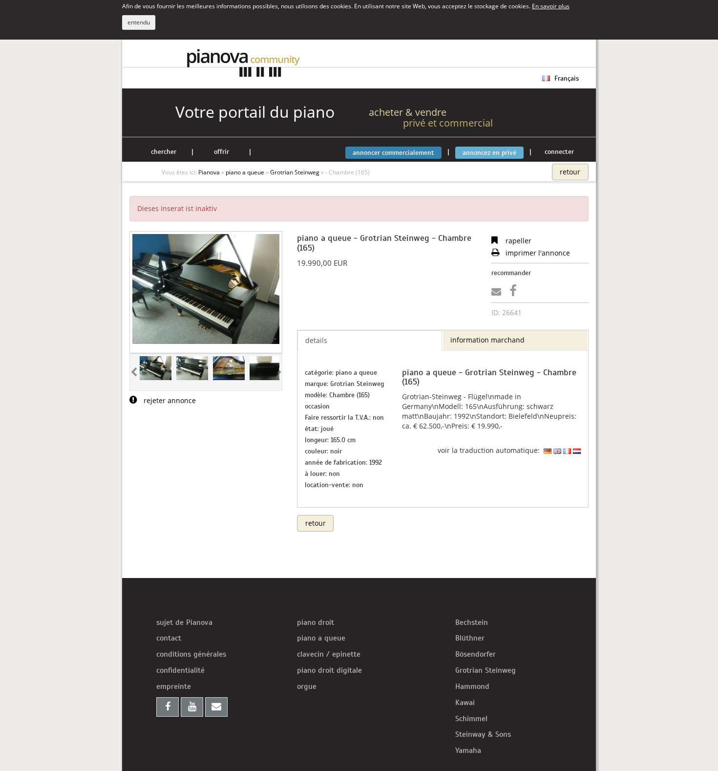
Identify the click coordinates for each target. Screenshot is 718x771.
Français (565, 78)
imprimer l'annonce (537, 252)
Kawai (465, 702)
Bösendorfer (475, 654)
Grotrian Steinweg (485, 670)
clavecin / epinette (328, 654)
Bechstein (471, 622)
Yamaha (468, 750)
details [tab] (316, 340)
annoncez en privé (489, 153)
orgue (307, 686)
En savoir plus (551, 6)
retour (570, 171)
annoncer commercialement (393, 153)
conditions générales (191, 654)
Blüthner (470, 638)
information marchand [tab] (487, 339)
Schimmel (471, 719)
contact (168, 638)
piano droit (315, 622)
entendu (138, 22)
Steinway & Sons (483, 734)
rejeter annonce (169, 400)
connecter (559, 152)
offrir (221, 152)
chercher (163, 152)
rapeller (517, 240)
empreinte (173, 686)
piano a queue (321, 638)
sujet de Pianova (184, 622)
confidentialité (180, 670)
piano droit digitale (329, 670)
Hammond (472, 686)
